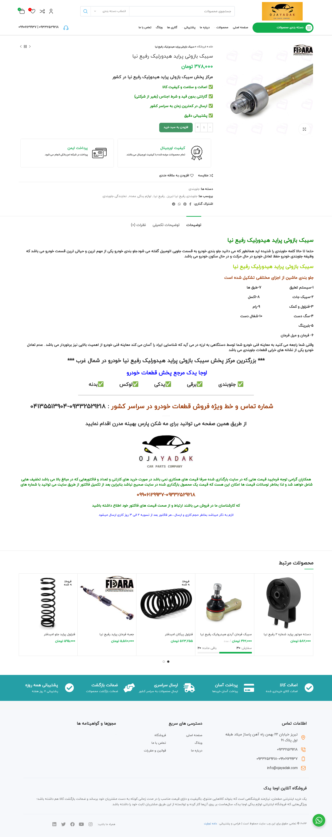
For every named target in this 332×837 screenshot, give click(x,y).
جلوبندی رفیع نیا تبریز (182, 196)
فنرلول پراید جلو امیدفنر (59, 634)
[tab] (193, 223)
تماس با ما (159, 743)
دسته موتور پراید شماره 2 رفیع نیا (287, 634)
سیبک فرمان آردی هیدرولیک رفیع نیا (226, 634)
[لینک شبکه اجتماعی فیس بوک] (190, 204)
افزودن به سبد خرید (176, 127)
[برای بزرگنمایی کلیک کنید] (304, 129)
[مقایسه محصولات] (42, 11)
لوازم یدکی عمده (140, 196)
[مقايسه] (260, 583)
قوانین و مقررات (155, 751)
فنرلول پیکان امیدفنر (179, 634)
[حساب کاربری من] (51, 11)
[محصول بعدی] (21, 46)
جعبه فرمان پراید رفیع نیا (117, 634)
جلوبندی (194, 189)
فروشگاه (201, 47)
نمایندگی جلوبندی (115, 196)
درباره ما (196, 751)
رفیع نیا (159, 196)
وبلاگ (198, 743)
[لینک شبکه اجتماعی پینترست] (185, 204)
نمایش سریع (260, 593)
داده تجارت (210, 823)
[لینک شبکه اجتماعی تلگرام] (174, 204)
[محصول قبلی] (30, 46)
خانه (211, 47)
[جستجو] (85, 11)
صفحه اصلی (194, 735)
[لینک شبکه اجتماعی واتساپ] (179, 204)
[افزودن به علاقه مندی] (260, 603)
